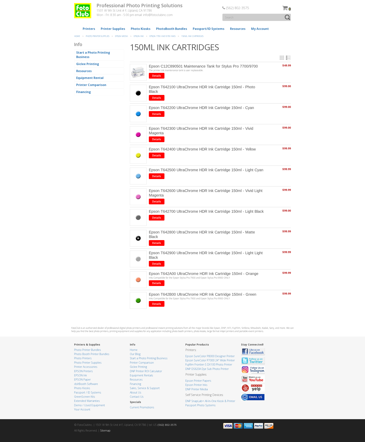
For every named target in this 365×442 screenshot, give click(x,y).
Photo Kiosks (82, 388)
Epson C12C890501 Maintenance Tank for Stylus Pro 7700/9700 (203, 66)
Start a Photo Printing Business (148, 358)
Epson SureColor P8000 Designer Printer (210, 356)
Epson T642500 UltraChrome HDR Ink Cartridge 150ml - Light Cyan (206, 170)
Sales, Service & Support (145, 388)
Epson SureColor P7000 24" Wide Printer (210, 360)
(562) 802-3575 (237, 8)
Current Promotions (142, 407)
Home (133, 350)
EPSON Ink (80, 375)
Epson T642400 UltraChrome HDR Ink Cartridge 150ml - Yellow (202, 149)
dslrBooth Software (86, 384)
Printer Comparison (142, 362)
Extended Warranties (87, 401)
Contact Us (137, 396)
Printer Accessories (85, 367)
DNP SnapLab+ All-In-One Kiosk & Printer (210, 401)
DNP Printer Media (196, 389)
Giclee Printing (138, 367)
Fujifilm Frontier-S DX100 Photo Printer (208, 364)
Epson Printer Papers (198, 380)
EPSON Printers (83, 371)
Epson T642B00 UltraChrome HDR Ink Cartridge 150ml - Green (202, 294)
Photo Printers (83, 358)
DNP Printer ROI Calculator (146, 371)
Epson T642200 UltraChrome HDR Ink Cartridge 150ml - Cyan (201, 108)
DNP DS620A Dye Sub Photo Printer (207, 369)
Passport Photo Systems (200, 405)
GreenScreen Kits (84, 396)
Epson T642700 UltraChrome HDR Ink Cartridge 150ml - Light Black (206, 211)
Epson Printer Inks (196, 385)
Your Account (82, 409)
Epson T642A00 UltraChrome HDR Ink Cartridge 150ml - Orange (203, 274)
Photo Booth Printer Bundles (91, 354)
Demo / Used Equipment (89, 405)
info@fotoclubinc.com (158, 15)
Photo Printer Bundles (87, 350)
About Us (135, 392)
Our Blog (135, 354)
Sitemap (105, 430)
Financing (135, 384)
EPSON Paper (82, 379)
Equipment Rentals (141, 375)
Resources (136, 379)
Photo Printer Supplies (88, 362)
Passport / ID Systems (87, 392)
